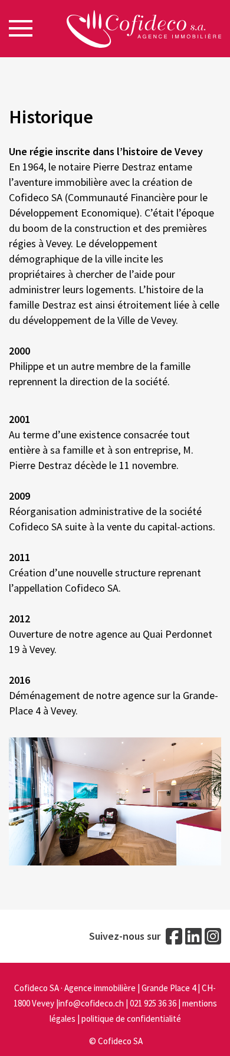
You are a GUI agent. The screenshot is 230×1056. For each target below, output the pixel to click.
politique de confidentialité (131, 1018)
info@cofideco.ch (91, 1003)
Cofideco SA (120, 1041)
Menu (20, 28)
